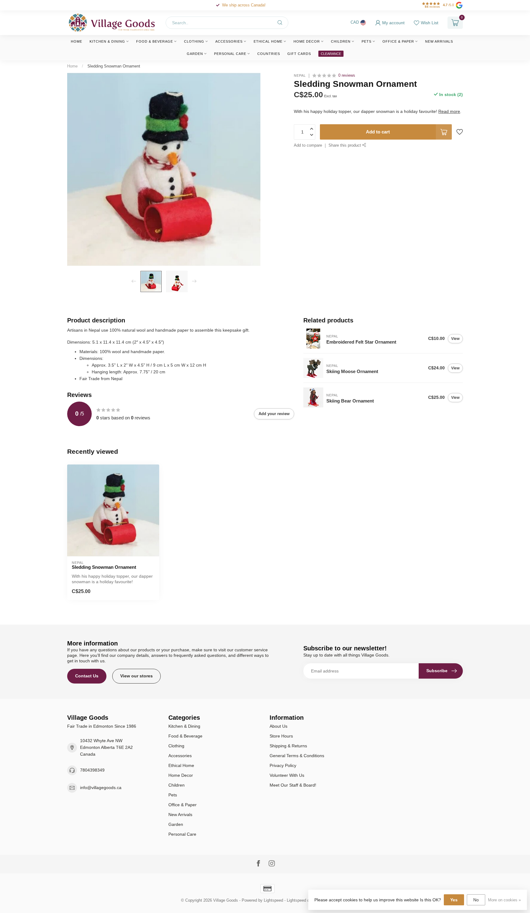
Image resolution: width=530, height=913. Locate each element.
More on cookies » (504, 900)
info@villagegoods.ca (100, 787)
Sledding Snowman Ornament (113, 66)
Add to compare (308, 145)
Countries (268, 54)
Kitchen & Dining (107, 41)
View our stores (136, 675)
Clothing (194, 41)
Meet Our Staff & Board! (293, 785)
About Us (278, 726)
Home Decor (307, 41)
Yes (454, 899)
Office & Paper (398, 41)
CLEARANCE (331, 54)
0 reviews (346, 75)
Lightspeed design (303, 900)
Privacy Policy (283, 765)
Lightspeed (273, 900)
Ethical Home (268, 41)
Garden (195, 54)
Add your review (274, 413)
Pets (366, 41)
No (476, 899)
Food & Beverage (154, 41)
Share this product (345, 145)
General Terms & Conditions (297, 755)
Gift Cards (299, 54)
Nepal (300, 75)
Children (341, 41)
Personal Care (230, 54)
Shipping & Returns (288, 745)
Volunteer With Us (287, 775)
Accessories (229, 41)
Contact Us (86, 675)
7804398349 (92, 770)
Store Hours (281, 736)
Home (76, 41)
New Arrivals (439, 41)
